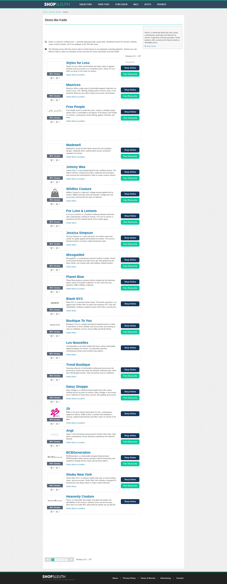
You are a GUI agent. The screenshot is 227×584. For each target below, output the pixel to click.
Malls (135, 4)
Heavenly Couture (80, 496)
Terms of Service (148, 578)
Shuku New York (79, 474)
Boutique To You (79, 320)
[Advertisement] (93, 32)
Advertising (165, 578)
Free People (75, 107)
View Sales (130, 74)
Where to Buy (103, 4)
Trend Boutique (78, 364)
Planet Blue (75, 277)
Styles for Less (78, 63)
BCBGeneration (78, 452)
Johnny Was (75, 167)
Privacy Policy (129, 578)
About (115, 578)
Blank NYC (74, 298)
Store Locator (121, 4)
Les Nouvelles (77, 342)
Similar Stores (85, 4)
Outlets (147, 4)
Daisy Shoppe (77, 386)
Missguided (75, 255)
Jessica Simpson (79, 233)
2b (68, 408)
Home (45, 12)
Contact (180, 578)
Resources (161, 4)
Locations (81, 75)
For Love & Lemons (81, 211)
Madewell (73, 145)
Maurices (73, 85)
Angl (69, 430)
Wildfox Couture (78, 189)
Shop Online (130, 68)
